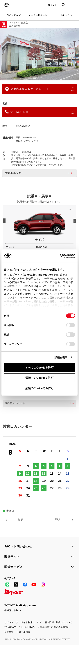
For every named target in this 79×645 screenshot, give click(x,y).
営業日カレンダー (14, 173)
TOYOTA (6, 5)
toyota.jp (30, 274)
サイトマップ (11, 622)
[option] (39, 54)
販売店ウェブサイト (15, 403)
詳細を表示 (61, 357)
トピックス (66, 15)
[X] (16, 584)
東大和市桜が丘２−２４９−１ (29, 88)
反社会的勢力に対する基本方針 (53, 627)
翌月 (58, 519)
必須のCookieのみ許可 (39, 388)
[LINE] (7, 584)
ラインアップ (14, 15)
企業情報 (9, 631)
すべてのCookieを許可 (39, 367)
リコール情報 (23, 631)
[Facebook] (25, 584)
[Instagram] (43, 584)
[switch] (70, 325)
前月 (21, 519)
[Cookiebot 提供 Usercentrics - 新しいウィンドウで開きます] (59, 256)
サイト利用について (31, 622)
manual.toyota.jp (49, 274)
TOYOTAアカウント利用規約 (19, 627)
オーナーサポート (38, 15)
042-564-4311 (19, 111)
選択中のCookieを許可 (39, 377)
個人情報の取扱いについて (58, 622)
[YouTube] (34, 584)
